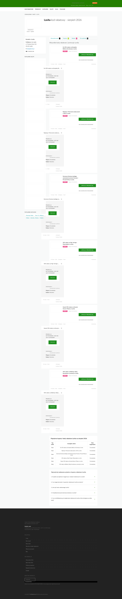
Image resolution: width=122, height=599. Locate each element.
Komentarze (93, 64)
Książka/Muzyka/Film (42, 218)
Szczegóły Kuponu (55, 157)
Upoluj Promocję (87, 54)
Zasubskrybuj (28, 581)
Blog (56, 9)
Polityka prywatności (30, 565)
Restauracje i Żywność (37, 218)
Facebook (57, 106)
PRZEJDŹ (52, 82)
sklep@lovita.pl (30, 48)
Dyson (90, 5)
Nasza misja (28, 543)
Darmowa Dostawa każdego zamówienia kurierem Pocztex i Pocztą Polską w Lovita (70, 178)
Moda (32, 215)
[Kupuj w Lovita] (34, 23)
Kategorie (45, 9)
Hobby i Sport (28, 218)
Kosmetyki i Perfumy (33, 218)
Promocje (38, 9)
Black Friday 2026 (29, 562)
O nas (27, 538)
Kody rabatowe (29, 9)
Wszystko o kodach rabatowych (32, 546)
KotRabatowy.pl (33, 594)
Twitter (60, 106)
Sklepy (52, 9)
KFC (92, 5)
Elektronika (42, 215)
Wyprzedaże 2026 (29, 560)
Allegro (87, 5)
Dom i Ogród (37, 215)
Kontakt (27, 570)
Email (64, 64)
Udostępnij (60, 64)
